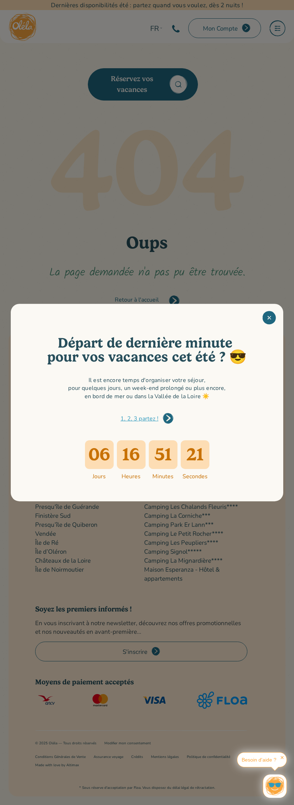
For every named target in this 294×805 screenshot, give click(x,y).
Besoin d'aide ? (259, 760)
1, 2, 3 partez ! (139, 418)
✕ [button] (282, 757)
